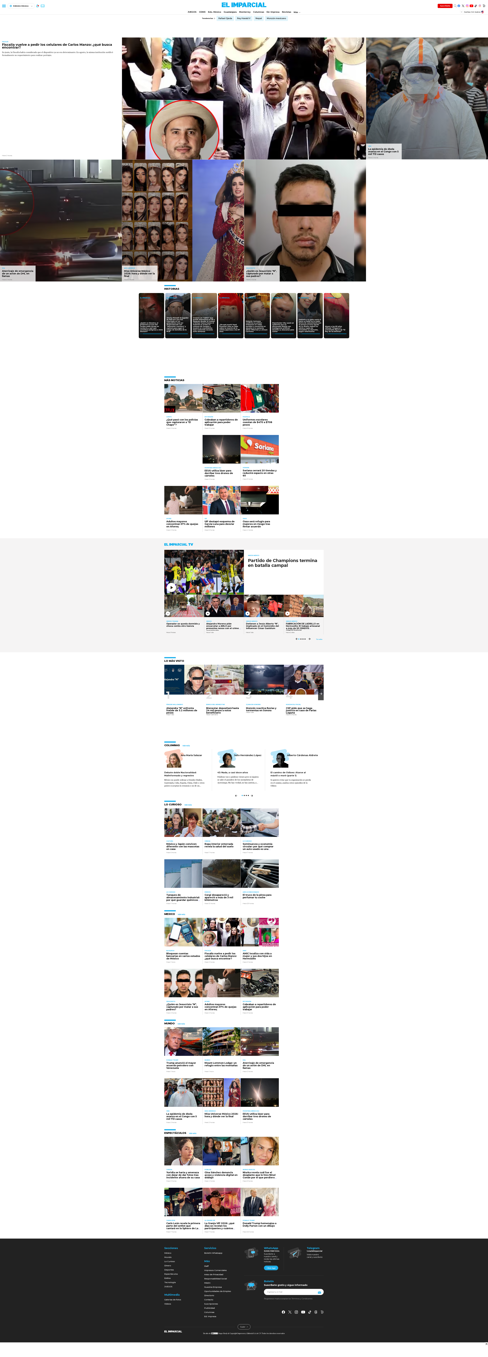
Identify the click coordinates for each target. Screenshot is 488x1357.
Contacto (208, 1299)
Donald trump (172, 1060)
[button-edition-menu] (462, 12)
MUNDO (169, 1023)
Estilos (167, 1278)
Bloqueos (170, 951)
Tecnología (170, 1282)
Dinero (167, 1265)
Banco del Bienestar (215, 704)
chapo (169, 417)
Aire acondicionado (251, 892)
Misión (207, 1283)
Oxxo (245, 518)
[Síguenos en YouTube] (471, 5)
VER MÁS (186, 746)
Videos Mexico (253, 555)
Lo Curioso (247, 841)
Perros (208, 892)
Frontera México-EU (213, 468)
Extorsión (209, 417)
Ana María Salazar (191, 755)
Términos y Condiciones (301, 1299)
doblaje (208, 1169)
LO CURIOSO (173, 804)
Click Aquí (271, 1268)
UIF (206, 518)
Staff (206, 1266)
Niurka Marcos (249, 1169)
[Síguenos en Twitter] (463, 5)
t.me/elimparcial (314, 1251)
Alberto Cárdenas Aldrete (302, 755)
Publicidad (209, 1308)
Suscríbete (445, 6)
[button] (321, 693)
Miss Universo (129, 268)
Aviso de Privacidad (213, 1274)
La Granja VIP (210, 1220)
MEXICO (169, 914)
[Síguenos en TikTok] (476, 5)
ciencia (207, 841)
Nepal (259, 18)
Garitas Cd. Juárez (472, 12)
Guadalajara (230, 12)
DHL (3, 268)
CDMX (202, 12)
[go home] (173, 1331)
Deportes (169, 1270)
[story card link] (244, 98)
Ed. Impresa (273, 12)
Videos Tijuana (172, 621)
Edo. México (214, 12)
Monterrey (245, 12)
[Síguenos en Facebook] (459, 5)
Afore (168, 518)
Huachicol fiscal (293, 704)
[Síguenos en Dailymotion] (484, 5)
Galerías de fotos (172, 1299)
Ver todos (319, 639)
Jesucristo (250, 268)
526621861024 (272, 1251)
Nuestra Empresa (213, 1287)
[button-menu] (4, 6)
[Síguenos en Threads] (480, 5)
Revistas (286, 12)
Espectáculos (171, 1274)
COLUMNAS (172, 745)
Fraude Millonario (174, 704)
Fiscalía (5, 42)
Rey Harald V (243, 18)
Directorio (209, 1295)
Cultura (169, 841)
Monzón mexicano (276, 18)
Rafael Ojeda (225, 18)
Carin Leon (170, 1220)
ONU (369, 146)
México (167, 1253)
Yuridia (169, 1169)
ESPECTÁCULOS (175, 1132)
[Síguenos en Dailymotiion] (322, 1312)
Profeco (246, 417)
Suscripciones (211, 1304)
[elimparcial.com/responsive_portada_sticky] (486, 1343)
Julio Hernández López (247, 755)
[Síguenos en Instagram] (467, 5)
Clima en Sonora (253, 704)
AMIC (244, 951)
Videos (209, 621)
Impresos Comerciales (215, 1270)
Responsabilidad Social (215, 1278)
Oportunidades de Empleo (217, 1291)
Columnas (258, 12)
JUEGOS (192, 12)
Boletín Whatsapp (213, 1253)
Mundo (207, 1060)
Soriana (246, 468)
